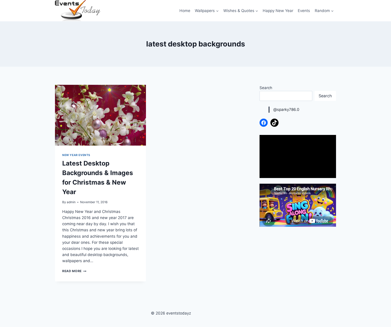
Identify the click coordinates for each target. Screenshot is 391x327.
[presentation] (100, 115)
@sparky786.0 (286, 109)
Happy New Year (278, 10)
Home (184, 10)
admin (71, 202)
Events (304, 10)
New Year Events (76, 155)
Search (266, 87)
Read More (74, 271)
